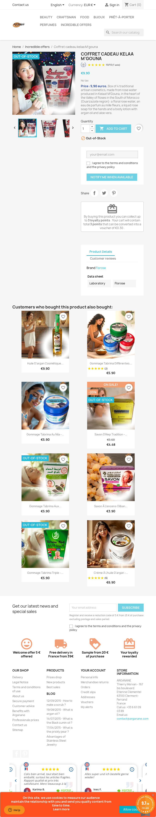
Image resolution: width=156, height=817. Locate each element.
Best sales (53, 687)
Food (84, 17)
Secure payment (23, 701)
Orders (85, 687)
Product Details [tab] (100, 252)
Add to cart (113, 128)
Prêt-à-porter (121, 17)
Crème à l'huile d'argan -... (111, 573)
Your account (93, 670)
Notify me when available (112, 177)
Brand (91, 268)
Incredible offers (76, 25)
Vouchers (87, 702)
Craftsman (66, 17)
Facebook (16, 754)
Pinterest (114, 193)
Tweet (104, 193)
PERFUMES (48, 25)
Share (94, 193)
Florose (101, 268)
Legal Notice (20, 682)
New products (56, 682)
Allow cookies (133, 809)
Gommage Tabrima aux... (45, 506)
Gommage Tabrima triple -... (45, 573)
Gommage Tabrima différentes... (111, 363)
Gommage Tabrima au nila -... (45, 434)
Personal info (89, 677)
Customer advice (23, 706)
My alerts (87, 707)
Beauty (46, 17)
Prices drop (54, 677)
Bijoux (99, 17)
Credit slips (88, 692)
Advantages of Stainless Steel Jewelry (56, 740)
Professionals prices (25, 720)
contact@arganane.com (132, 718)
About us (18, 696)
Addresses (88, 697)
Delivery (17, 677)
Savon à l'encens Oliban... (110, 506)
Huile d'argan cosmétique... (45, 363)
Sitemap (17, 730)
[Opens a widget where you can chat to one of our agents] (14, 810)
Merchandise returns (95, 682)
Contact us (20, 5)
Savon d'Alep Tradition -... (111, 434)
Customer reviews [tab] (103, 259)
